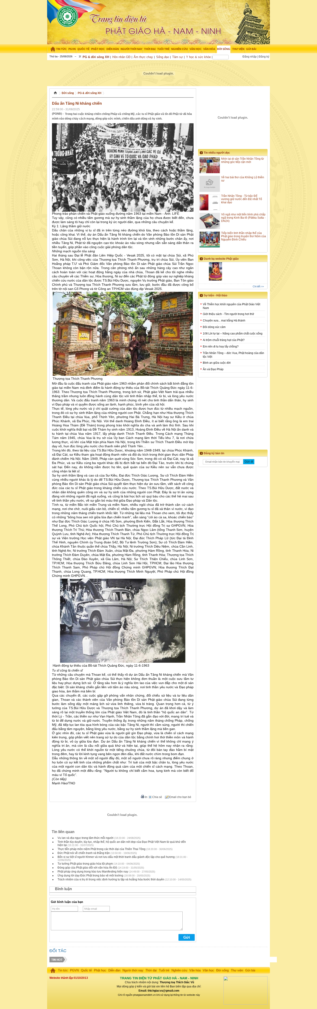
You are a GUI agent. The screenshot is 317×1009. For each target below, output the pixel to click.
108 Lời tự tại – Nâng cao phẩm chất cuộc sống (232, 333)
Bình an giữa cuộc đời (217, 362)
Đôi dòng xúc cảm (214, 327)
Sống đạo (162, 57)
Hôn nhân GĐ (121, 57)
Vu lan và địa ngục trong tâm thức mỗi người (85, 838)
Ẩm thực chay (143, 57)
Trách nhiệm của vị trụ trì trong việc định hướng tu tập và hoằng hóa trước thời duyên (111, 879)
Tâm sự (177, 57)
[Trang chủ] (51, 49)
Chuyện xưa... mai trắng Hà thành (224, 320)
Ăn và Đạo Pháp (213, 369)
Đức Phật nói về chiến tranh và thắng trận (84, 853)
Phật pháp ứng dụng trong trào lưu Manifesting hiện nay (93, 871)
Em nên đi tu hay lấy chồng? (221, 346)
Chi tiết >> (258, 286)
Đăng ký (264, 56)
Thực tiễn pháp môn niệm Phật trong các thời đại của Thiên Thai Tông (102, 849)
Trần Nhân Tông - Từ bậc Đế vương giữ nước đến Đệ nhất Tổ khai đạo (241, 199)
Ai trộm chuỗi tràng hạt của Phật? (224, 340)
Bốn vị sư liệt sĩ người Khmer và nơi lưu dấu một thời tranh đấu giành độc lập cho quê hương (116, 857)
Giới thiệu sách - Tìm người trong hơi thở (228, 314)
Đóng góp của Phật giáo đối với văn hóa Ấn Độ (87, 867)
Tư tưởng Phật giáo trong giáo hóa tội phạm (85, 863)
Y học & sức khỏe (198, 57)
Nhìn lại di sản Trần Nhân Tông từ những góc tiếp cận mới (242, 160)
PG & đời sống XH (96, 57)
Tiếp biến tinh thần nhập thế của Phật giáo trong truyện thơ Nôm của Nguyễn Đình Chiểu (243, 236)
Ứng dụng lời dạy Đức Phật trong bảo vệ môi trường (90, 875)
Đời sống (68, 93)
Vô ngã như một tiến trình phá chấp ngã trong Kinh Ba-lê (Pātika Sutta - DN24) (243, 218)
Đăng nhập (250, 56)
